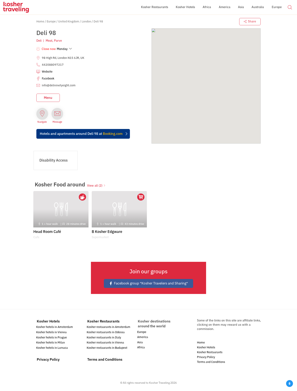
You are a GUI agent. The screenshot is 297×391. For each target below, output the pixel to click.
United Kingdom (68, 21)
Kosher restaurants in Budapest (107, 348)
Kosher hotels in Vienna (51, 332)
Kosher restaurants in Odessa (106, 332)
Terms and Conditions (104, 359)
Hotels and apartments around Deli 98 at (81, 133)
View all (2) (94, 186)
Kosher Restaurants (103, 321)
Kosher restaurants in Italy (104, 337)
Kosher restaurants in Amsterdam (108, 327)
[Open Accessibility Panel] (289, 383)
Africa (141, 347)
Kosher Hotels (48, 321)
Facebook (48, 78)
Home (40, 21)
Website (47, 72)
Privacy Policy (48, 359)
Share (252, 21)
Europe (51, 21)
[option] (61, 216)
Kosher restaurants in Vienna (105, 343)
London (86, 21)
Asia (140, 342)
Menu (48, 97)
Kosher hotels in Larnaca (52, 348)
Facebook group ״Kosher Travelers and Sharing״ (151, 283)
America (142, 337)
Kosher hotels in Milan (50, 343)
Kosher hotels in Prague (51, 337)
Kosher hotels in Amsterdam (54, 327)
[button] (289, 7)
